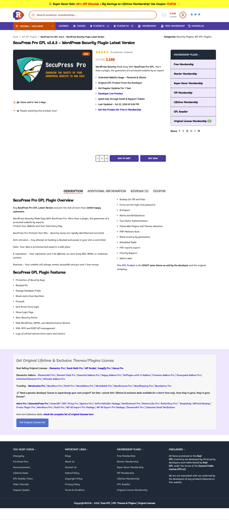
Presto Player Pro (25, 407)
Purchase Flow (20, 461)
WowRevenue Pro (123, 385)
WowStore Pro (54, 385)
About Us (69, 461)
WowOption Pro (163, 385)
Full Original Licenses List (32, 422)
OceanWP (55, 403)
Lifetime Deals (20, 472)
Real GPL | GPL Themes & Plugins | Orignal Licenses (128, 503)
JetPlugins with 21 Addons (136, 375)
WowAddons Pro (84, 385)
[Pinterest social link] (187, 131)
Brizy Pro (73, 403)
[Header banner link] (114, 4)
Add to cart (124, 158)
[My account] (183, 15)
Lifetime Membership (128, 478)
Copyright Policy (73, 478)
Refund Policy (72, 472)
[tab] (73, 191)
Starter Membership (128, 461)
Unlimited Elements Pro (28, 378)
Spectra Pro (86, 403)
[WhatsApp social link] (195, 131)
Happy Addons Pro (111, 375)
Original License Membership (132, 489)
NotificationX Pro (131, 403)
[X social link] (183, 131)
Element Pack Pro (66, 375)
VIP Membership (125, 472)
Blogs (68, 455)
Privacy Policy (72, 484)
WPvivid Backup (202, 403)
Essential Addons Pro (88, 375)
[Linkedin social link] (191, 131)
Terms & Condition (75, 489)
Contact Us (71, 467)
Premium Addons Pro (163, 375)
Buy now (153, 158)
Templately (185, 403)
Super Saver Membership (130, 467)
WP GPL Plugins (29, 36)
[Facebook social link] (179, 131)
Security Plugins (184, 36)
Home (15, 36)
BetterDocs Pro (169, 403)
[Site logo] (18, 14)
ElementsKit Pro (46, 375)
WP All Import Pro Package (80, 407)
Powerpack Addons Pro (189, 375)
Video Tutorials (21, 484)
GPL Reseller (123, 484)
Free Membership (126, 455)
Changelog (18, 455)
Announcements (21, 467)
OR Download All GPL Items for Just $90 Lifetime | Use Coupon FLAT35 (130, 176)
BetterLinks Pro (150, 403)
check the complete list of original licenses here (68, 414)
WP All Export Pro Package (110, 407)
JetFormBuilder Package (107, 403)
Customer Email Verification (160, 407)
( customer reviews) (121, 52)
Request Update (21, 489)
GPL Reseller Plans (23, 478)
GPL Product (128, 265)
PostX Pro (69, 385)
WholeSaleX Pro (103, 385)
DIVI (64, 403)
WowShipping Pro (143, 385)
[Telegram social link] (199, 131)
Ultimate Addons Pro (54, 378)
